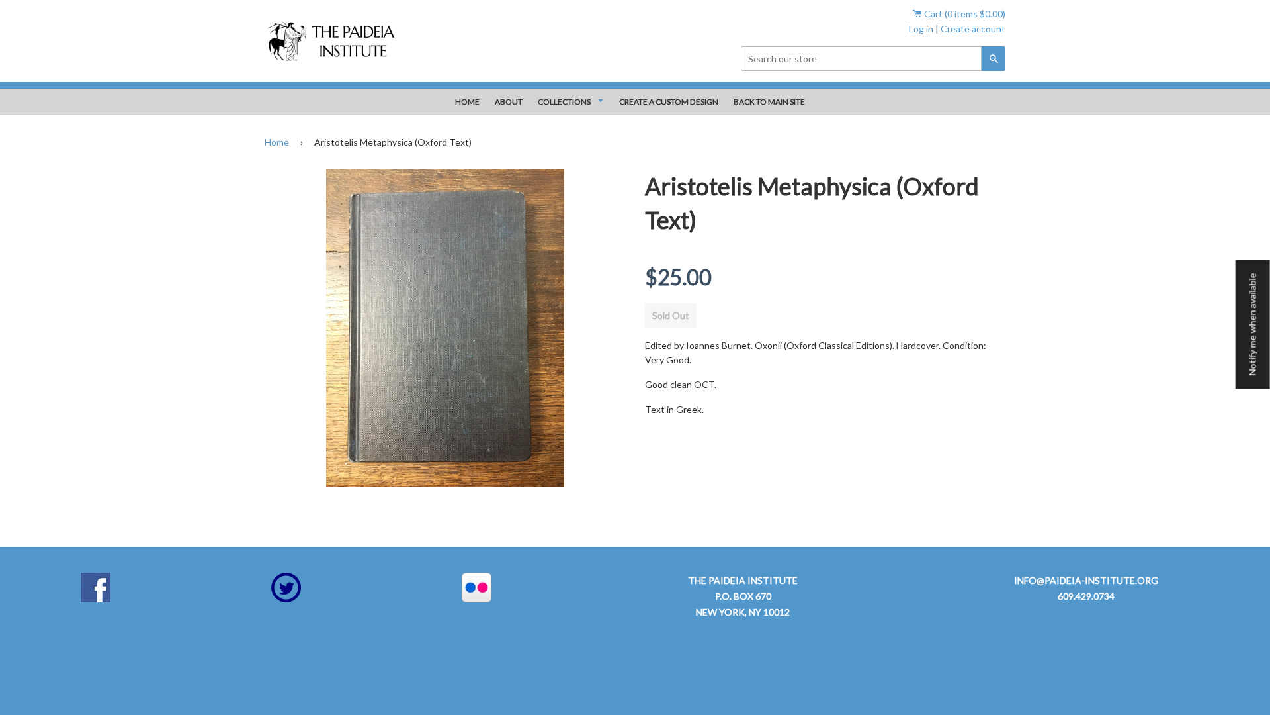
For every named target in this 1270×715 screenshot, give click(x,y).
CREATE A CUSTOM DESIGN (668, 102)
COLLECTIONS (565, 102)
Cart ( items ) (963, 13)
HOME (467, 102)
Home (277, 142)
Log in (921, 28)
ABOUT (509, 102)
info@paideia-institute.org (1086, 580)
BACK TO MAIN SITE (769, 102)
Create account (973, 28)
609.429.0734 (1086, 596)
